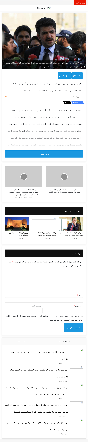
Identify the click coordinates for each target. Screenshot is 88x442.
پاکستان (77, 75)
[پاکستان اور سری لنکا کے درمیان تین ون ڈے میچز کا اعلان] (44, 224)
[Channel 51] (44, 8)
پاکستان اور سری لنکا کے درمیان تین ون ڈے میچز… (46, 234)
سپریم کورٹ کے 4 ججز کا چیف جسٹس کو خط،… (18, 234)
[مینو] (3, 8)
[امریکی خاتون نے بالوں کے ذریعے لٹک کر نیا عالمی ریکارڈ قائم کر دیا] (76, 370)
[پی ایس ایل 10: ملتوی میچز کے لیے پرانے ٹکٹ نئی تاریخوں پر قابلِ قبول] (76, 353)
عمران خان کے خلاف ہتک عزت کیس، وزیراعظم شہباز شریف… (71, 234)
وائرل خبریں (64, 341)
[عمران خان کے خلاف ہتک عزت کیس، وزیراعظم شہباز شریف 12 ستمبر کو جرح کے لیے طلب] (71, 224)
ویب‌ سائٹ (37, 305)
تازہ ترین (64, 75)
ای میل (78, 305)
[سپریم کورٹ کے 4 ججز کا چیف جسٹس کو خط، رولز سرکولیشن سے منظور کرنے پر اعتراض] (17, 224)
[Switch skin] (85, 8)
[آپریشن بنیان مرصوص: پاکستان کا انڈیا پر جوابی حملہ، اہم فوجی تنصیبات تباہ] (76, 423)
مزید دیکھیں (45, 154)
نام (80, 295)
